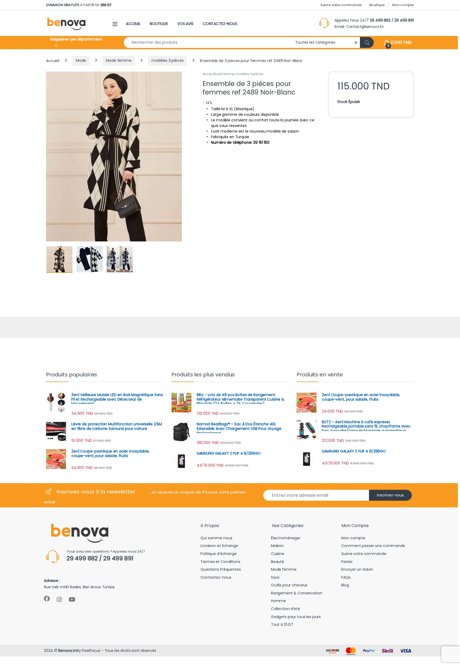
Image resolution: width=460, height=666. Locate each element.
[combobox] (208, 42)
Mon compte (403, 4)
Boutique (377, 4)
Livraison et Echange (219, 545)
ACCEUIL (133, 23)
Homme (278, 600)
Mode (81, 60)
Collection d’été (285, 608)
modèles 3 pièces (167, 60)
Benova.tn (67, 650)
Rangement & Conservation (296, 593)
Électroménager (286, 538)
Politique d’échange (218, 553)
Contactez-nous (215, 577)
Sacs (275, 577)
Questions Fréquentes (220, 569)
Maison (277, 545)
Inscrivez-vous (390, 495)
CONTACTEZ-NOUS (220, 23)
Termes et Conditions (220, 561)
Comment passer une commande (373, 545)
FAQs (345, 577)
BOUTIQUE (159, 23)
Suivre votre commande (341, 4)
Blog (345, 585)
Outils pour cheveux (289, 585)
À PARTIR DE (79, 4)
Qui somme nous (216, 538)
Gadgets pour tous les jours (296, 616)
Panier (346, 561)
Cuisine (277, 553)
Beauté (277, 561)
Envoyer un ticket (357, 569)
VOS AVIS (185, 23)
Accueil (52, 60)
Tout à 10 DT (282, 624)
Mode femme (119, 60)
